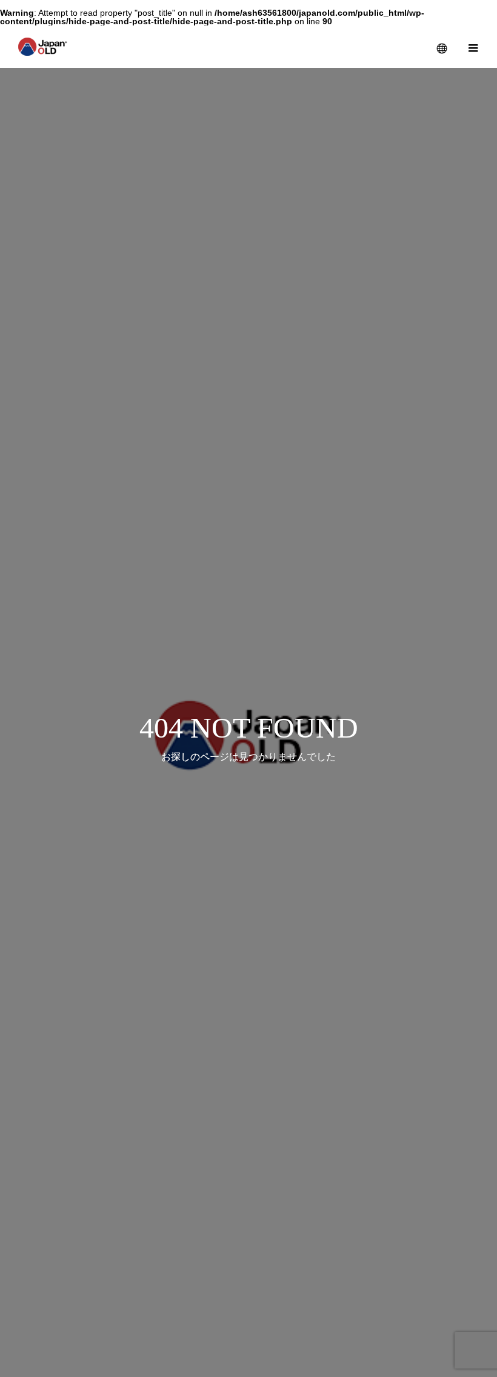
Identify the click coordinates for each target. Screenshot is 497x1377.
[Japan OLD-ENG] (42, 47)
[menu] (473, 46)
